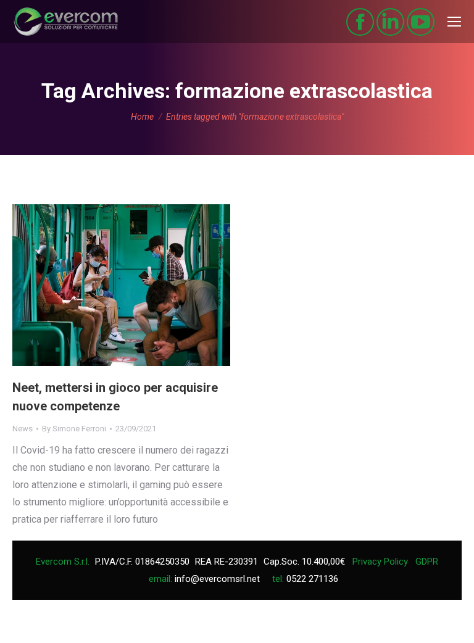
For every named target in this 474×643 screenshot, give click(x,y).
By (74, 428)
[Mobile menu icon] (454, 21)
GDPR (426, 561)
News (22, 428)
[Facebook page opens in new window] (360, 22)
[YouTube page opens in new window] (420, 22)
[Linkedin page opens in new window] (390, 22)
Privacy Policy (380, 561)
